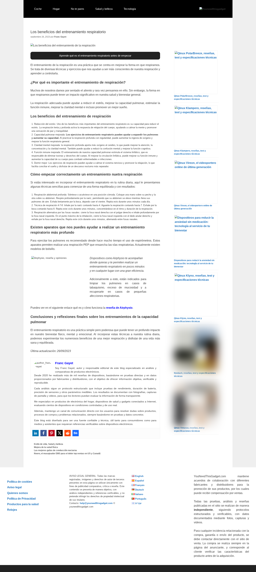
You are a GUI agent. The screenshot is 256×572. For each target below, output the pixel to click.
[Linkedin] (35, 433)
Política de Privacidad (21, 498)
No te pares (77, 8)
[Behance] (75, 433)
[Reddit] (67, 433)
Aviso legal (14, 487)
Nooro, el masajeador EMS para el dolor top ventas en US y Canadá (67, 453)
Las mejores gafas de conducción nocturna (55, 450)
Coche (38, 8)
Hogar (56, 8)
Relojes (12, 509)
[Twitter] (59, 433)
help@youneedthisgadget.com (96, 503)
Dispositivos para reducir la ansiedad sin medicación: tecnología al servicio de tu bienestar (194, 263)
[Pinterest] (51, 433)
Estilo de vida (40, 444)
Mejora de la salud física (46, 447)
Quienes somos (17, 493)
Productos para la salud (23, 504)
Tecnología (130, 8)
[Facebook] (43, 433)
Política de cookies (19, 481)
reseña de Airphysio (119, 307)
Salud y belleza (104, 8)
